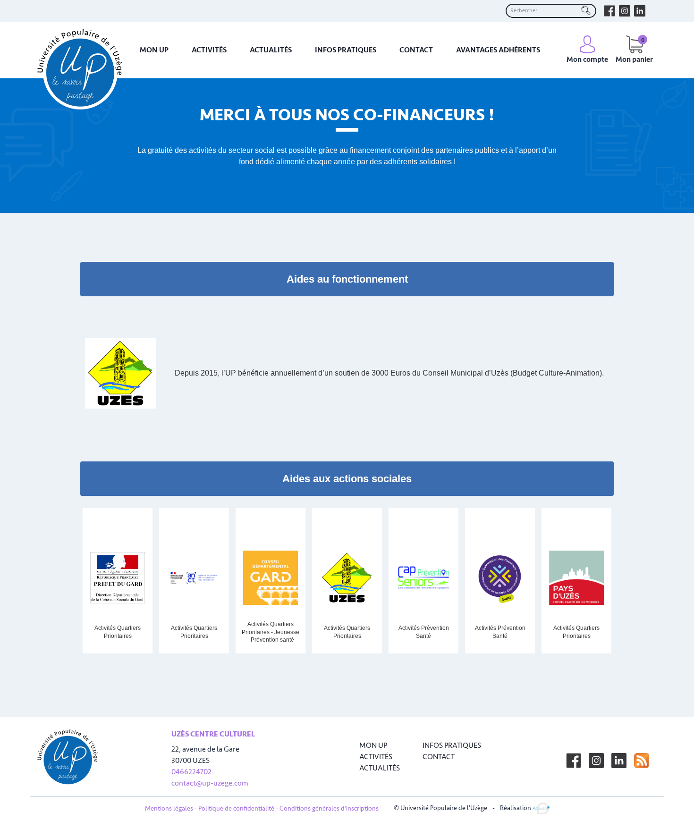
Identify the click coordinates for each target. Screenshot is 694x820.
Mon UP (154, 50)
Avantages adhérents (498, 50)
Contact (416, 50)
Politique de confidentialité (236, 808)
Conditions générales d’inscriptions (329, 808)
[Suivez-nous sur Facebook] (573, 760)
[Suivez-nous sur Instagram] (596, 760)
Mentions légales (169, 808)
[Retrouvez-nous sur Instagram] (624, 11)
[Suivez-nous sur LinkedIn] (618, 760)
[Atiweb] (541, 808)
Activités (209, 50)
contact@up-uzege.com (209, 783)
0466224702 (191, 772)
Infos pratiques (345, 50)
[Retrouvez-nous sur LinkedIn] (639, 11)
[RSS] (641, 760)
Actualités (271, 50)
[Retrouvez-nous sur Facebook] (609, 11)
